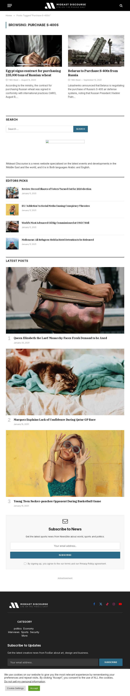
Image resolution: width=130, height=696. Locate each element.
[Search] (121, 5)
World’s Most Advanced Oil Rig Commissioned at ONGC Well (55, 222)
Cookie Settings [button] (15, 688)
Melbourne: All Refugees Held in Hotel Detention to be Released (58, 239)
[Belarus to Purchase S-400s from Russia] (96, 51)
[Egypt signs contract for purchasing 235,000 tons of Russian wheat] (34, 51)
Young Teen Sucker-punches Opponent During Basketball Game (57, 501)
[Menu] (9, 5)
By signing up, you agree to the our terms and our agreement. (66, 563)
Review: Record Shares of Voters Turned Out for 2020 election (56, 189)
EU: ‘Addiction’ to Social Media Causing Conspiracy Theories (56, 205)
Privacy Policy (87, 563)
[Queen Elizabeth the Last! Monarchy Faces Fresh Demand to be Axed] (65, 300)
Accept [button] (34, 688)
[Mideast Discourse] (65, 5)
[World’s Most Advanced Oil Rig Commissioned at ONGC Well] (12, 226)
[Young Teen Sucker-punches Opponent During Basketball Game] (65, 463)
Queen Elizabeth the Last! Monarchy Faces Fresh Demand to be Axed (60, 338)
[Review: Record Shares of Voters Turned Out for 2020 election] (12, 192)
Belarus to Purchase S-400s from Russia (93, 73)
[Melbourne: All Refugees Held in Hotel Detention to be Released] (12, 243)
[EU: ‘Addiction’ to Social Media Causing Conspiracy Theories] (12, 209)
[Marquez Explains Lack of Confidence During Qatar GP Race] (65, 382)
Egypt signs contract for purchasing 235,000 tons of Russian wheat (33, 73)
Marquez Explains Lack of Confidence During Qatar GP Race (55, 419)
